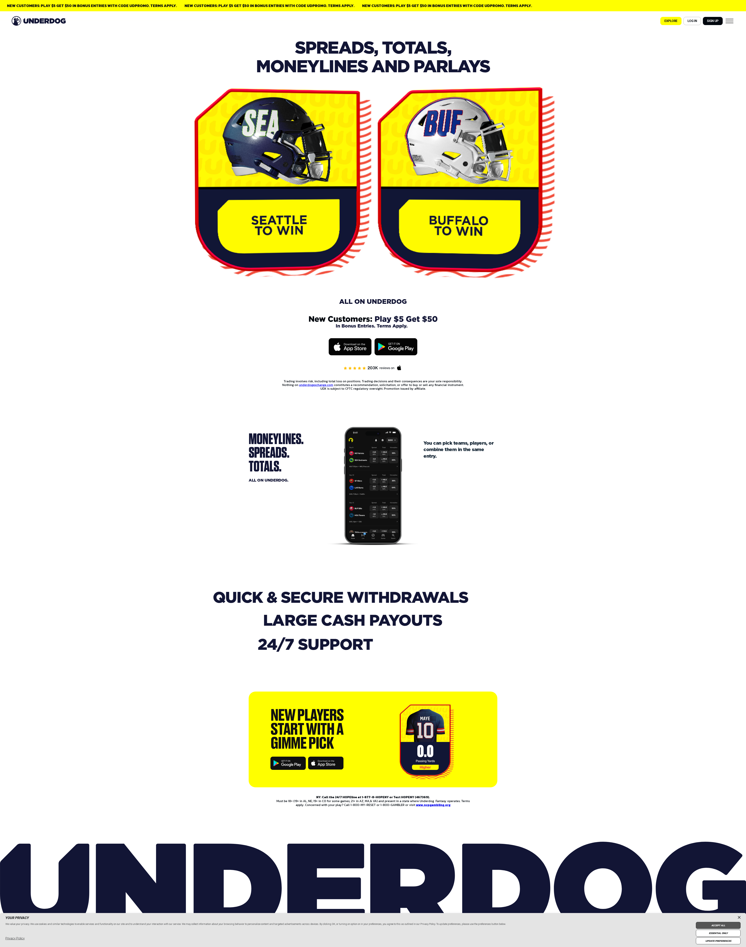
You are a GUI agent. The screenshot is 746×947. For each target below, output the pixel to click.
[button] (729, 21)
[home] (39, 21)
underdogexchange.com (316, 384)
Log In (692, 21)
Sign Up (713, 21)
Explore (670, 21)
